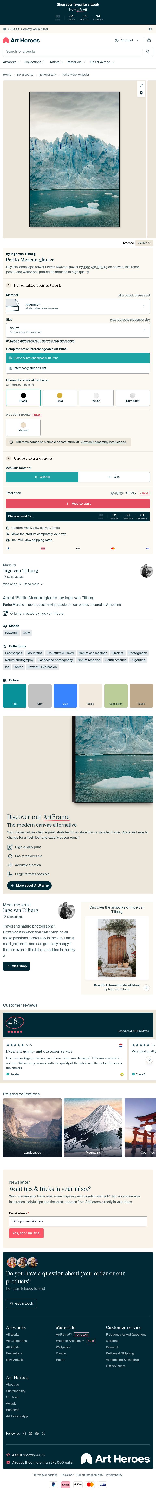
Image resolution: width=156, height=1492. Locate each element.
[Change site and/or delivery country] (150, 28)
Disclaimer (67, 1475)
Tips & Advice (100, 62)
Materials (74, 62)
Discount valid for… (77, 516)
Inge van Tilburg (23, 254)
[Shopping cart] (149, 40)
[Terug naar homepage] (21, 40)
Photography (138, 653)
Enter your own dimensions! (42, 341)
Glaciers (118, 653)
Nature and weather (93, 653)
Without (45, 477)
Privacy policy (114, 1475)
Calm (26, 633)
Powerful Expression (42, 667)
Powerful (11, 633)
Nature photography (19, 660)
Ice (7, 667)
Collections (33, 62)
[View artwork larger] (141, 85)
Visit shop (10, 584)
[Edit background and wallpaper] (141, 92)
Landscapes (13, 653)
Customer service (123, 1327)
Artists (54, 62)
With (117, 477)
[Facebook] (37, 1433)
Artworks (9, 62)
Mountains (34, 653)
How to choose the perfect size (130, 319)
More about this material (134, 295)
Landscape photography (55, 660)
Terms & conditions (45, 1475)
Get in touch (24, 1303)
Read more (32, 584)
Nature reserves (89, 660)
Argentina (138, 660)
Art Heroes (17, 1377)
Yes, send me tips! (26, 1233)
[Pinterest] (30, 1433)
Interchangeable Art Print (30, 368)
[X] (43, 1433)
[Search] (148, 51)
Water (18, 667)
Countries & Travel (61, 653)
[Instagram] (24, 1433)
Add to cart (81, 503)
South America (115, 660)
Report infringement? (90, 1475)
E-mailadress (19, 1213)
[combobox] (73, 51)
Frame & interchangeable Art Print (36, 358)
